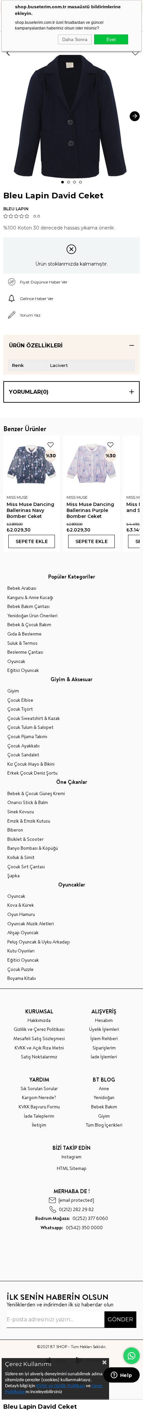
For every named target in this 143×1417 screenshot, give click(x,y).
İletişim (39, 1125)
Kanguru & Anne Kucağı (30, 597)
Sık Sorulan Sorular (39, 1089)
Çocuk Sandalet (23, 755)
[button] (62, 182)
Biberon (15, 830)
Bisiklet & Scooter (25, 839)
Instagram (71, 1157)
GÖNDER (120, 1319)
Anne (104, 1089)
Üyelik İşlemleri (104, 1029)
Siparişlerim (104, 1048)
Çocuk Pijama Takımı (27, 737)
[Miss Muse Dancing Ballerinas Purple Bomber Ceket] (91, 463)
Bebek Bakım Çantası (28, 606)
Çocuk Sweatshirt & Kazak (33, 718)
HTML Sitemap (71, 1168)
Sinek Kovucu (20, 812)
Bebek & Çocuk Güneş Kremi (36, 793)
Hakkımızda (39, 1020)
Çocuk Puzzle (20, 969)
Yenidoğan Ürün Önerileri (32, 616)
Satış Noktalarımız (39, 1057)
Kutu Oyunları (21, 951)
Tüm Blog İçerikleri (104, 1125)
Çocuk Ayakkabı (23, 746)
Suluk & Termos (22, 643)
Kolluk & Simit (21, 857)
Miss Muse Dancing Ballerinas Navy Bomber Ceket (30, 510)
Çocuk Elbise (20, 700)
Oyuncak (16, 661)
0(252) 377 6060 (71, 1218)
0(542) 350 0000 (72, 1228)
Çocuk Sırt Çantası (26, 867)
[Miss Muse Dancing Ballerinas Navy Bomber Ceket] (31, 463)
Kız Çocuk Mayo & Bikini (31, 764)
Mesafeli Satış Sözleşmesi (39, 1039)
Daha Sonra (74, 39)
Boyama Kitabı (21, 978)
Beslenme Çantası (25, 652)
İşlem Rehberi (104, 1039)
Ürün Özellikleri (36, 345)
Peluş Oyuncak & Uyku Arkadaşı (38, 942)
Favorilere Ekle (51, 445)
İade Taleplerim (39, 1116)
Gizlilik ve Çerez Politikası (39, 1029)
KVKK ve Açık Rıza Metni (39, 1048)
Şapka (13, 876)
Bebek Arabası (21, 588)
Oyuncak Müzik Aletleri (30, 924)
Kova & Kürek (20, 905)
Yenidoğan (103, 1097)
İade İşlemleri (104, 1057)
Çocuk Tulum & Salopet (30, 727)
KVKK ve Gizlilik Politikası (60, 1386)
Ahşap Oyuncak (23, 933)
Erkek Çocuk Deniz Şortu (32, 773)
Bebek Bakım (104, 1107)
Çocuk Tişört (20, 709)
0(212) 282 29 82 (76, 1209)
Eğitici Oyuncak (23, 670)
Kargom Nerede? (39, 1097)
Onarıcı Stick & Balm (27, 802)
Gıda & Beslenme (24, 634)
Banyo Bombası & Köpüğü (32, 848)
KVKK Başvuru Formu (39, 1107)
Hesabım (104, 1020)
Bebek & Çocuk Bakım (29, 625)
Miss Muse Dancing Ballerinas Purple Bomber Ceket (90, 510)
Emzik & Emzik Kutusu (28, 821)
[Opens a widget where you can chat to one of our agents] (121, 1375)
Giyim (13, 691)
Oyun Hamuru (21, 914)
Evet (111, 39)
